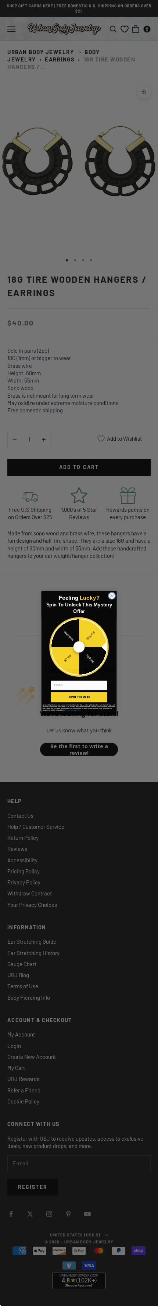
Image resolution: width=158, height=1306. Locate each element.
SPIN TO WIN (79, 696)
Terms (78, 710)
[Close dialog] (111, 595)
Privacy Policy (69, 710)
